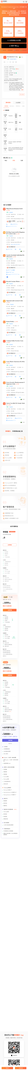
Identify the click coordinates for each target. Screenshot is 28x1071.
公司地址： (6, 79)
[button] (23, 1)
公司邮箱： (6, 72)
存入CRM (22, 94)
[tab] (6, 106)
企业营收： (6, 74)
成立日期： (6, 66)
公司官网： (6, 76)
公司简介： (6, 82)
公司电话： (6, 68)
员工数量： (6, 70)
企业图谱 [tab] (18, 102)
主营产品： (8, 244)
